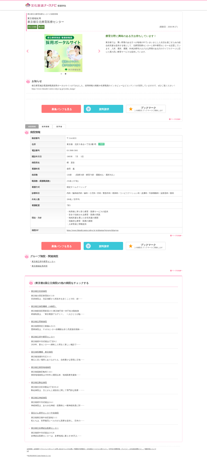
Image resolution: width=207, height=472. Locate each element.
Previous (27, 51)
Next (99, 51)
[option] (63, 53)
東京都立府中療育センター (43, 261)
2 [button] (65, 74)
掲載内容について (150, 449)
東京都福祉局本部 (39, 266)
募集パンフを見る (62, 109)
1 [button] (61, 74)
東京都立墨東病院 (39, 322)
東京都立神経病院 (39, 398)
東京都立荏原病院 (39, 291)
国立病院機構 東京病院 (42, 352)
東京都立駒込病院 (39, 383)
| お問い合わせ (58, 449)
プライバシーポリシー (47, 449)
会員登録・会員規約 (33, 449)
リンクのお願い (69, 449)
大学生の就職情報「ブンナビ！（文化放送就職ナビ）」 (126, 449)
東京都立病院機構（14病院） (44, 306)
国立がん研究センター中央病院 (45, 413)
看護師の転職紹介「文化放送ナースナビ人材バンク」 (91, 449)
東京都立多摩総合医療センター (45, 428)
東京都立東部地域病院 (41, 367)
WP (28, 451)
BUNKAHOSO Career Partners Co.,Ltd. (39, 455)
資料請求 (104, 109)
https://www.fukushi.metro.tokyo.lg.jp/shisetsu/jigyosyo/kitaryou (92, 230)
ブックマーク (148, 108)
